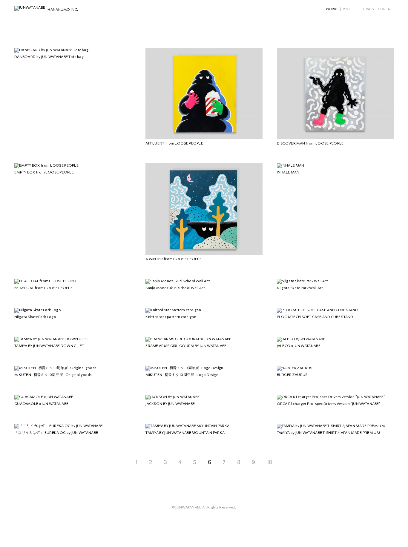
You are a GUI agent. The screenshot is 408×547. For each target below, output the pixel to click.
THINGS (367, 9)
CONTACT (386, 9)
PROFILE (349, 9)
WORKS (332, 9)
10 (270, 462)
